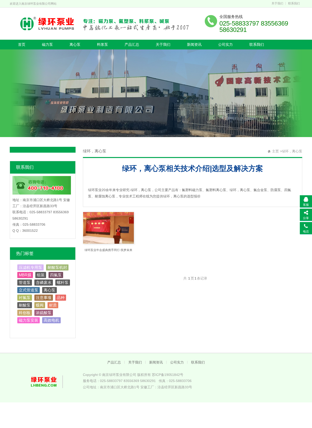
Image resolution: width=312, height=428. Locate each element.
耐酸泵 (24, 305)
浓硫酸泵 (43, 313)
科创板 (24, 313)
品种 (61, 298)
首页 (21, 44)
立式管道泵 (28, 290)
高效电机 (51, 320)
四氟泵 (56, 275)
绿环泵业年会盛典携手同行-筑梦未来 (108, 250)
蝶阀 (40, 305)
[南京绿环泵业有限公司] (101, 23)
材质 (53, 305)
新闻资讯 (194, 44)
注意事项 (43, 298)
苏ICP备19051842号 (167, 375)
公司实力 (225, 44)
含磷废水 (43, 282)
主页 (275, 151)
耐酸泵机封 (57, 267)
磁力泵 (47, 44)
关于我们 (277, 3)
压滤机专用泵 (30, 267)
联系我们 (294, 3)
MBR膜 (25, 275)
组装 (41, 275)
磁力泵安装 (28, 320)
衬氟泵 (24, 298)
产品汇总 (132, 44)
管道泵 (24, 282)
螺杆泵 (62, 282)
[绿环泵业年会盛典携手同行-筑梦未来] (108, 228)
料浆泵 (102, 44)
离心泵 (74, 44)
